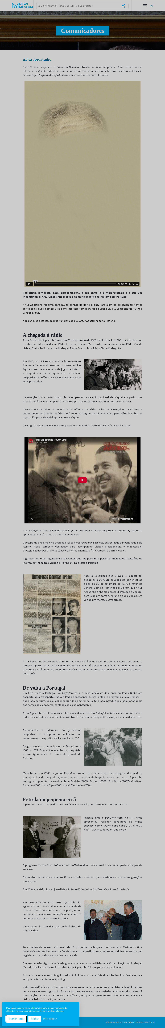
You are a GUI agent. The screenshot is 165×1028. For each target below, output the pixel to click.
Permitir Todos (16, 1018)
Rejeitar (34, 1018)
